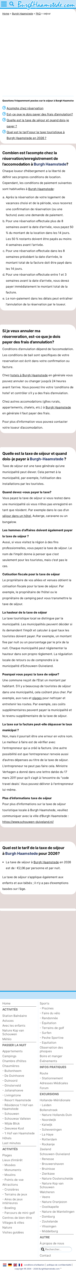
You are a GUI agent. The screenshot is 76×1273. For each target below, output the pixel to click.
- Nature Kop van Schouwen (52, 1185)
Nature (7, 1227)
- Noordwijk (48, 1120)
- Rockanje (47, 1144)
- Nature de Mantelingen (57, 1211)
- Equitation (48, 1042)
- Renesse (47, 1159)
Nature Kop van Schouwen (13, 1032)
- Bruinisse (47, 1169)
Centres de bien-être (17, 1218)
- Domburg (47, 1216)
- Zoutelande (49, 1221)
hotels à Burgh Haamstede (29, 375)
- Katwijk (46, 1124)
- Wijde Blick (11, 1123)
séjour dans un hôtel (16, 516)
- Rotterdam (48, 1139)
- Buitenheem (11, 1071)
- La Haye (46, 1134)
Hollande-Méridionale (55, 1100)
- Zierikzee (47, 1173)
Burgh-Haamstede (46, 459)
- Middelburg (49, 1231)
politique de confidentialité (59, 1265)
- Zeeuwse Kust (13, 1128)
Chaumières (10, 1066)
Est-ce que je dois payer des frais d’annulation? (40, 114)
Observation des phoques (51, 1049)
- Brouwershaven (52, 1164)
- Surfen (45, 1033)
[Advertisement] (38, 56)
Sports (44, 1003)
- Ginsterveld (11, 1085)
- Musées (9, 1165)
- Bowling (9, 1208)
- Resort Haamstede (16, 1100)
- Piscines (47, 1008)
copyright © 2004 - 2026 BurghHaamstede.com (37, 1269)
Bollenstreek (48, 1110)
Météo (6, 1039)
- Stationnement (51, 1078)
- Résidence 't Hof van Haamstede (17, 1107)
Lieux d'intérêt (12, 1160)
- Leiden (45, 1105)
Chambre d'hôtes (14, 1061)
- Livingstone (11, 1095)
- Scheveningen (51, 1129)
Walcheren (47, 1192)
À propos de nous (52, 1243)
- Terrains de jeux (14, 1194)
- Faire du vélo (50, 1013)
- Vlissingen (48, 1226)
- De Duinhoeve (13, 1076)
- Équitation (48, 1023)
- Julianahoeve (12, 1090)
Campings (9, 1056)
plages (37, 698)
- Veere (45, 1197)
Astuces (8, 1020)
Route (44, 1073)
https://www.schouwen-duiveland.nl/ (28, 822)
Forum (44, 1088)
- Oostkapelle (49, 1207)
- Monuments (11, 1170)
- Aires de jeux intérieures (12, 1201)
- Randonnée (49, 1018)
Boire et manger (51, 1056)
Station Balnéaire (14, 1016)
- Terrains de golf (52, 1028)
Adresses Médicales (54, 1083)
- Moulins (9, 1175)
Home (6, 1003)
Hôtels (6, 1138)
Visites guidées (13, 1232)
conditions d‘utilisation (34, 1265)
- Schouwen (10, 1114)
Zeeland (45, 1149)
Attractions (10, 1184)
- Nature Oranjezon (53, 1202)
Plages (7, 1155)
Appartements (12, 1051)
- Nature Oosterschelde (56, 1178)
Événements (48, 1061)
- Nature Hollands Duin (56, 1115)
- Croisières (10, 1189)
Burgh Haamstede (50, 164)
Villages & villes (13, 1222)
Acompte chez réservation (25, 108)
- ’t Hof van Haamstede (18, 1133)
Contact (45, 1255)
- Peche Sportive (52, 1038)
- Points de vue (13, 1180)
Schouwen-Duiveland (55, 1154)
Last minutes (11, 1143)
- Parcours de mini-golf (18, 1213)
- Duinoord (9, 1080)
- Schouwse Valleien (16, 1118)
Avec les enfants (13, 1025)
